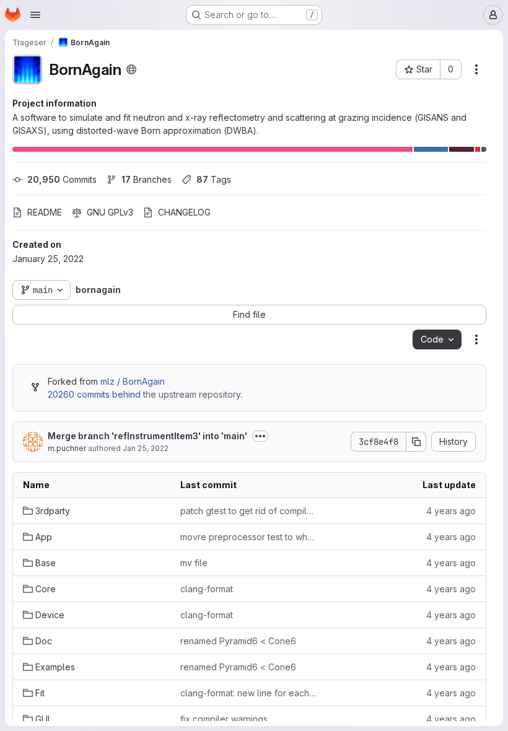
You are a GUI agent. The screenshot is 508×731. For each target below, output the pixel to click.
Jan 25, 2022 (146, 448)
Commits (62, 179)
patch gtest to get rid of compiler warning (249, 511)
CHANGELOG (184, 212)
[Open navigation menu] (35, 15)
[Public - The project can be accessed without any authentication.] (131, 69)
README (44, 212)
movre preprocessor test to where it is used (249, 537)
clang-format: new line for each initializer (249, 693)
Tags (213, 179)
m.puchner (67, 448)
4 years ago (451, 511)
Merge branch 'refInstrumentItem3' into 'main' (147, 436)
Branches (146, 179)
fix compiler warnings (224, 719)
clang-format (206, 589)
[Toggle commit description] (260, 436)
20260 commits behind (94, 394)
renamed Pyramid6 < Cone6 (238, 641)
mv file (194, 563)
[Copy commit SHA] (416, 442)
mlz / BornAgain (132, 381)
